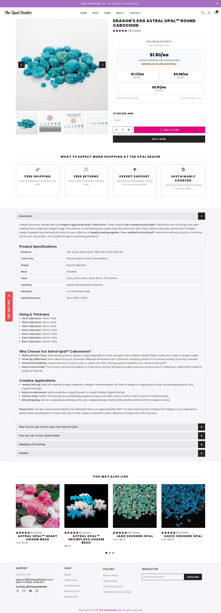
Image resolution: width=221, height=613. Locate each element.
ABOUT (120, 13)
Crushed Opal (72, 585)
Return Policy (110, 581)
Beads (67, 574)
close (217, 3)
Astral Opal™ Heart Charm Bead (38, 537)
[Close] (9, 295)
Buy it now (159, 139)
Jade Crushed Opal (134, 536)
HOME (83, 13)
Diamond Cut (72, 591)
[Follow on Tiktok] (37, 590)
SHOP (96, 13)
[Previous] (21, 65)
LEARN (107, 13)
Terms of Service (112, 586)
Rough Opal (70, 596)
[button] (120, 30)
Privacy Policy (110, 575)
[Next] (102, 65)
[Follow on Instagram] (24, 590)
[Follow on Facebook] (17, 590)
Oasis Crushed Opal (183, 536)
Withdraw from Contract (117, 592)
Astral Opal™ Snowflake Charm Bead (86, 539)
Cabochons (70, 580)
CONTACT (135, 13)
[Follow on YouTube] (30, 590)
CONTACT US (23, 574)
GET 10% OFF (9, 309)
